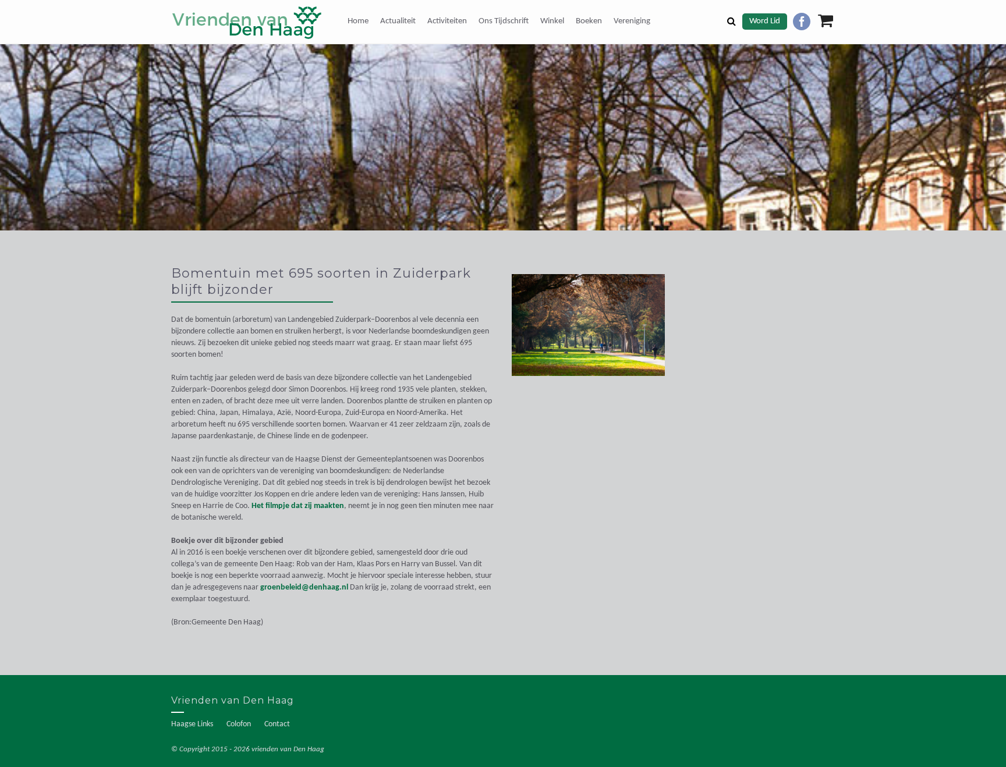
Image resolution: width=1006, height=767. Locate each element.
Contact (277, 724)
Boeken (589, 21)
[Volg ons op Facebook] (801, 21)
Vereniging (632, 21)
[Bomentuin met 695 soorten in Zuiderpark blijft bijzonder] (588, 331)
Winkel (552, 21)
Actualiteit (398, 21)
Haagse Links (192, 724)
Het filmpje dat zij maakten (298, 506)
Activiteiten (447, 21)
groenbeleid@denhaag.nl (304, 587)
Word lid (764, 21)
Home (358, 21)
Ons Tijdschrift (504, 21)
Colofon (238, 724)
